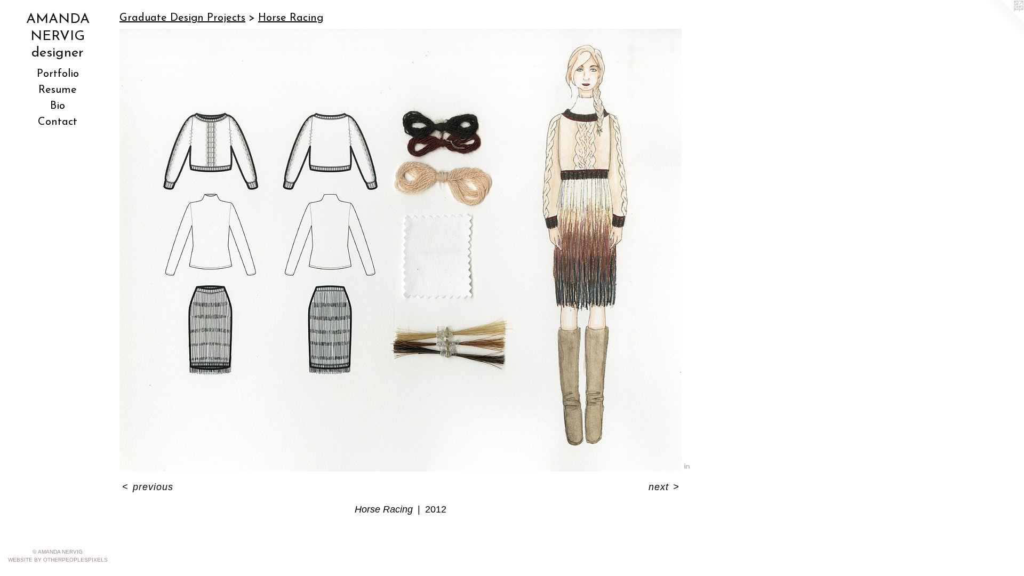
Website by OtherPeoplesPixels (58, 560)
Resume (57, 90)
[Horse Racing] (400, 250)
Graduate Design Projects (182, 18)
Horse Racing (290, 18)
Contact (57, 122)
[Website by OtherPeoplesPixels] (1002, 21)
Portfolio (58, 74)
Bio (57, 106)
